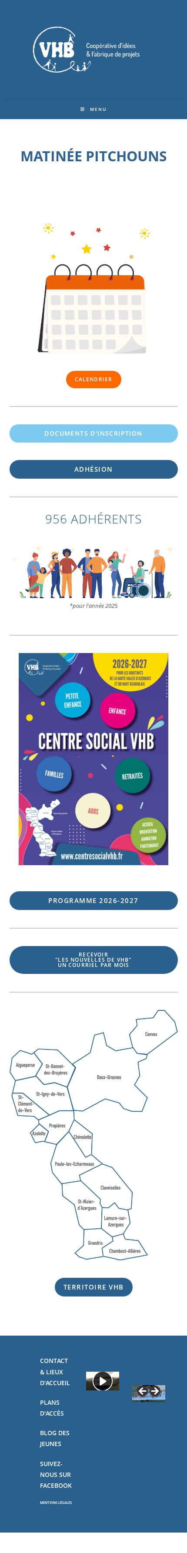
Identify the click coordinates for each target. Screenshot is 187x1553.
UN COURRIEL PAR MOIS (93, 960)
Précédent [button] (143, 1391)
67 (93, 900)
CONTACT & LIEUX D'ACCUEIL (55, 1371)
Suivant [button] (154, 1391)
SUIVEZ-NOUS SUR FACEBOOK (56, 1475)
